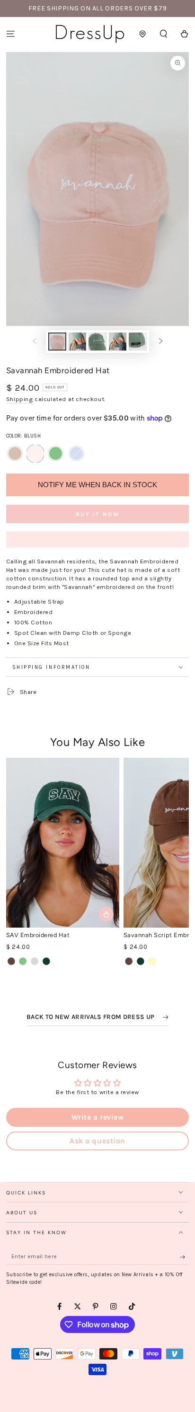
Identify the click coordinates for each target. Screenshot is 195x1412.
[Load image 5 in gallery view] (117, 342)
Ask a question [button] (97, 1140)
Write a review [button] (97, 1117)
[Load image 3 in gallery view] (77, 342)
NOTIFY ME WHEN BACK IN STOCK (97, 485)
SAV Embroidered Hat (38, 934)
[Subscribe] (184, 1256)
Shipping (19, 399)
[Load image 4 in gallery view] (97, 342)
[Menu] (10, 34)
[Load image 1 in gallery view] (57, 342)
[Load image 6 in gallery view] (137, 342)
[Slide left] (34, 341)
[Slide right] (160, 341)
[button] (163, 34)
